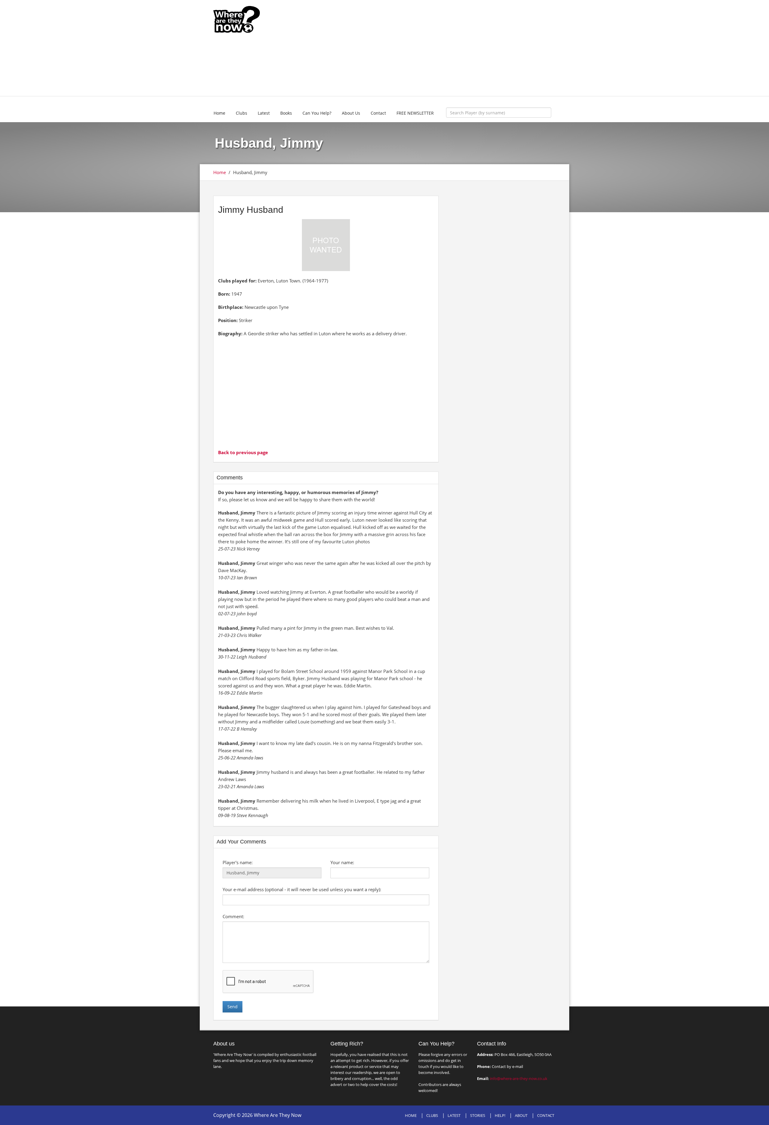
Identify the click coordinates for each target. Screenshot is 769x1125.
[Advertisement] (428, 48)
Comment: (233, 916)
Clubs (241, 113)
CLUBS (432, 1115)
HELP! (500, 1115)
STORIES (477, 1115)
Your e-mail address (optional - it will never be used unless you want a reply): (302, 889)
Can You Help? (316, 113)
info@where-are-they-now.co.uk (518, 1078)
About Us (351, 113)
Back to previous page (243, 452)
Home (219, 113)
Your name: (342, 862)
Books (286, 113)
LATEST (454, 1115)
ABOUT (521, 1115)
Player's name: (238, 862)
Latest (264, 113)
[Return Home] (236, 19)
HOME (411, 1115)
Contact (378, 113)
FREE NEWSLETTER (415, 113)
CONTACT (545, 1115)
